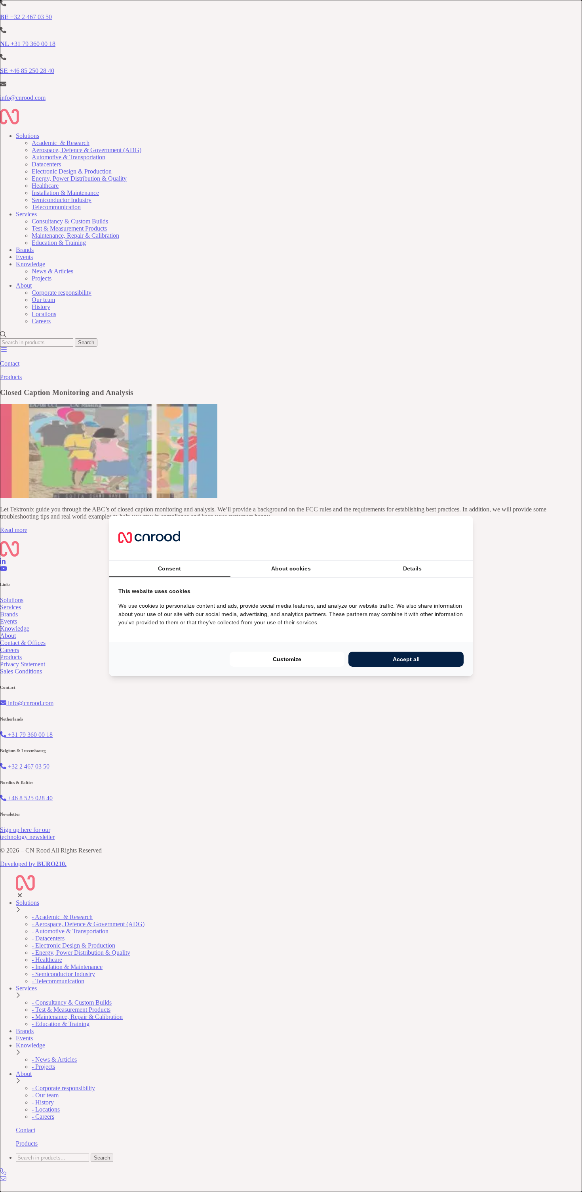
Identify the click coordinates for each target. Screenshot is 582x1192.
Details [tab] (412, 568)
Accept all (406, 659)
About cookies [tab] (291, 568)
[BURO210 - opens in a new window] (434, 538)
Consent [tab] (169, 568)
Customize (287, 659)
